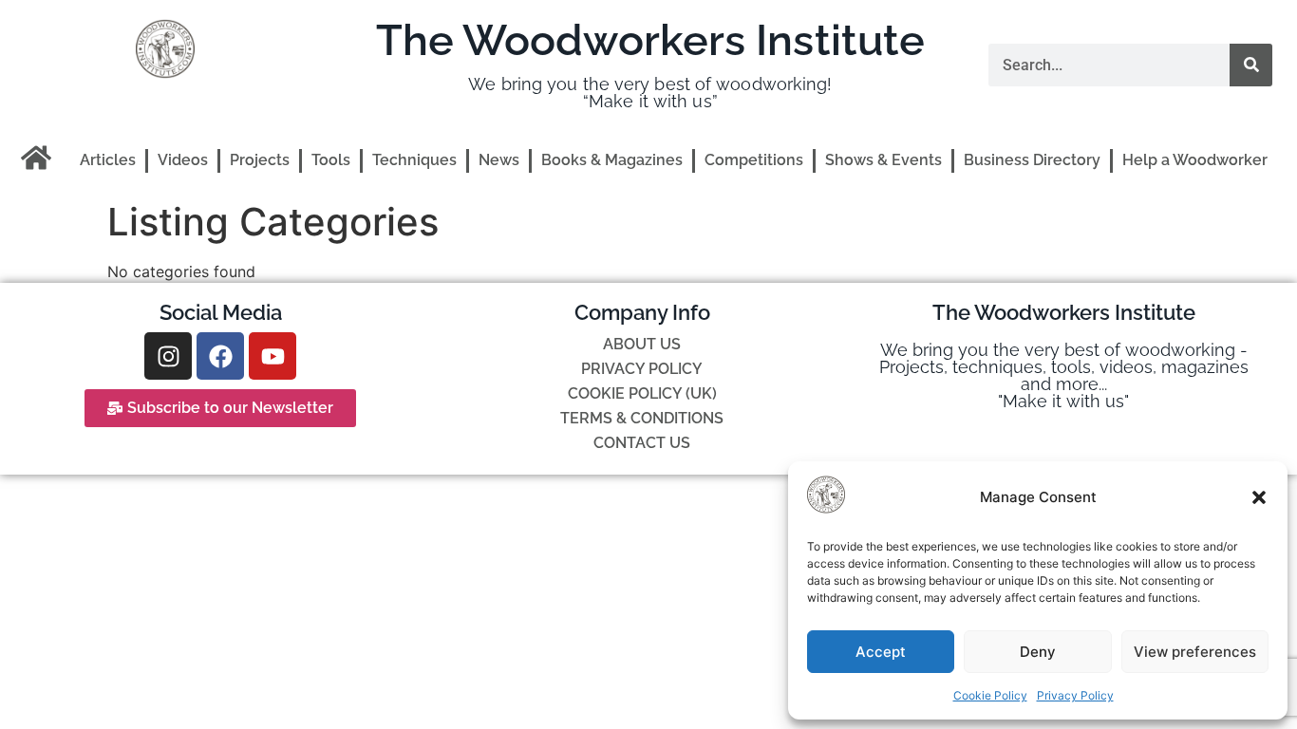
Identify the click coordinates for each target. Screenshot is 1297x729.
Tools (330, 160)
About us (642, 344)
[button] (1259, 497)
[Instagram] (168, 356)
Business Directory (1032, 160)
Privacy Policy (1075, 695)
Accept (880, 652)
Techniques (414, 160)
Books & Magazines (612, 160)
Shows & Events (883, 160)
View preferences (1195, 652)
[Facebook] (220, 356)
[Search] (1251, 65)
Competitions (754, 160)
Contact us (641, 443)
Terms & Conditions (642, 418)
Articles (108, 160)
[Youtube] (272, 356)
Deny (1038, 652)
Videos (183, 160)
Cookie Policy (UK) (642, 393)
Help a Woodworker (1195, 160)
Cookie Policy (990, 695)
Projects (260, 160)
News (499, 160)
